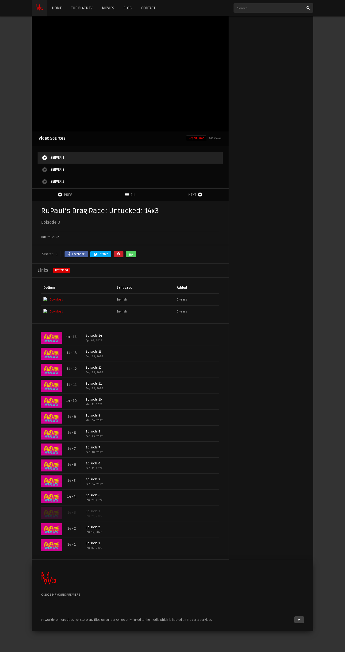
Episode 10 (94, 399)
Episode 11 (94, 384)
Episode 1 (93, 543)
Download (61, 270)
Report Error (196, 138)
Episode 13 (94, 352)
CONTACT (148, 8)
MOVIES (108, 8)
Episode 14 (94, 336)
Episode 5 (93, 479)
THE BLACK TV (81, 8)
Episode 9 (93, 415)
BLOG (127, 8)
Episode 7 (93, 447)
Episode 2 (93, 527)
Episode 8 (93, 431)
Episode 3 (93, 511)
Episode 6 (93, 463)
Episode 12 (94, 368)
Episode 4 (93, 495)
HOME (57, 8)
